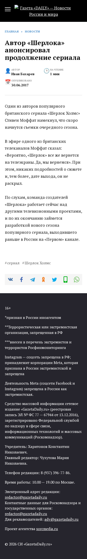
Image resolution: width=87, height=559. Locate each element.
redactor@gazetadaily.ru (26, 497)
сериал (13, 262)
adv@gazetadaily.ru (61, 519)
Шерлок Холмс (38, 262)
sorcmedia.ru (47, 528)
